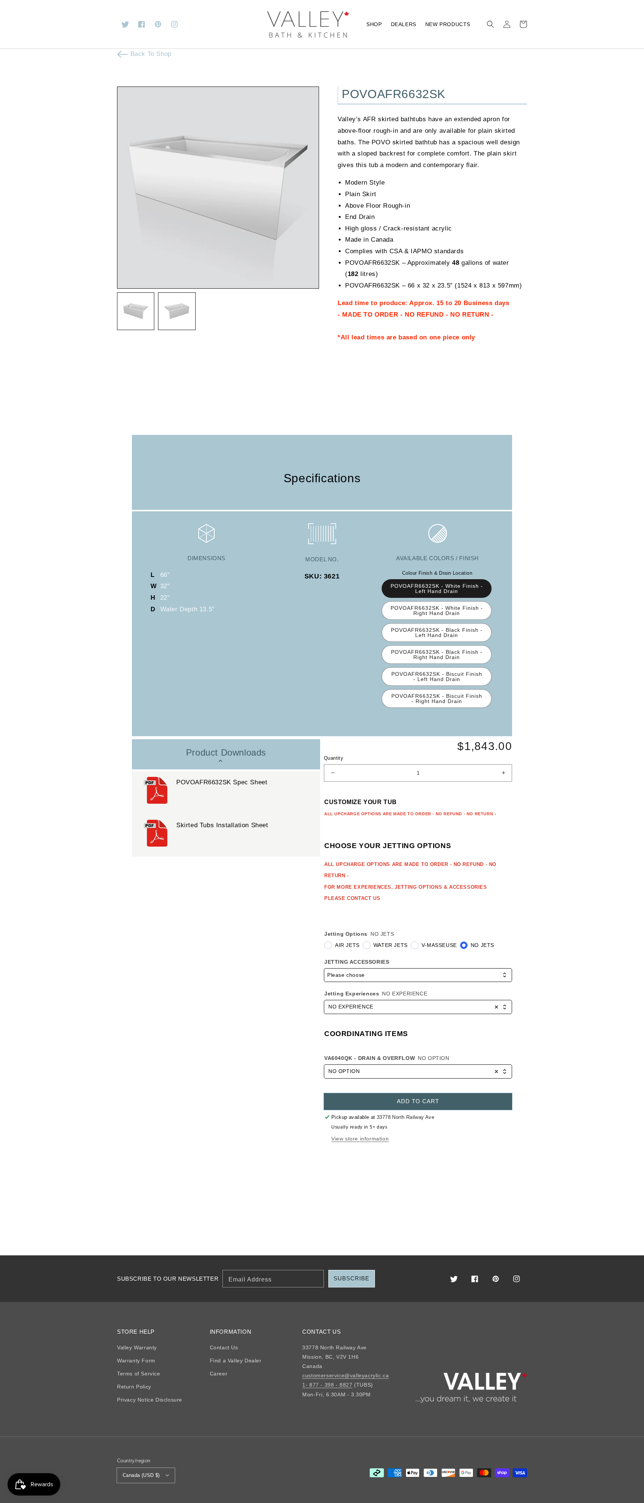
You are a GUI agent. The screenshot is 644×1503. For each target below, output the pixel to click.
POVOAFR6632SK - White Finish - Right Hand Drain (437, 610)
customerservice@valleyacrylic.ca (345, 1375)
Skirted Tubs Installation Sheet (222, 825)
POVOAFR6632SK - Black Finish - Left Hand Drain (437, 632)
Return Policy (134, 1387)
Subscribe (351, 1278)
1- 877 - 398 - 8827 (327, 1385)
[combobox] (418, 975)
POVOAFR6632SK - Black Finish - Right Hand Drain (437, 654)
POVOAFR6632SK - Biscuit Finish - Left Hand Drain (436, 676)
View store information (360, 1139)
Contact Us (224, 1347)
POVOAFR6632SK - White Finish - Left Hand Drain (437, 588)
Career (219, 1374)
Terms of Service (138, 1374)
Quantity (333, 758)
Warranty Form (136, 1361)
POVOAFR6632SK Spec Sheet (221, 782)
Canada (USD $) (141, 1475)
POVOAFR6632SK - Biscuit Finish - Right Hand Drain (436, 698)
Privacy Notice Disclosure (149, 1400)
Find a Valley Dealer (236, 1361)
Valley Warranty (137, 1347)
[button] (490, 24)
